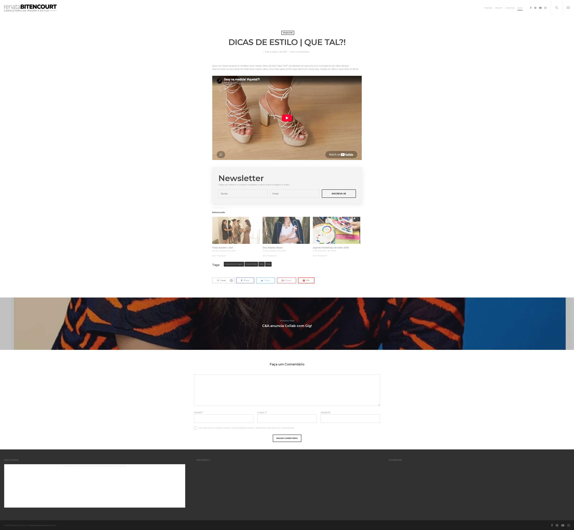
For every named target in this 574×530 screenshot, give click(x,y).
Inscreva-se (339, 193)
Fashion (488, 8)
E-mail (262, 412)
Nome (198, 412)
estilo (261, 264)
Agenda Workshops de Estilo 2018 (331, 247)
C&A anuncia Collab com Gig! (287, 324)
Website (325, 412)
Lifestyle (510, 8)
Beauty (498, 8)
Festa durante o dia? (222, 247)
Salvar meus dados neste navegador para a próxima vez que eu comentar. (247, 428)
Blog (520, 8)
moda (268, 264)
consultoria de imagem (234, 264)
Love (226, 280)
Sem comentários (299, 51)
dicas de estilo (251, 264)
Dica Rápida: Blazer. (273, 247)
